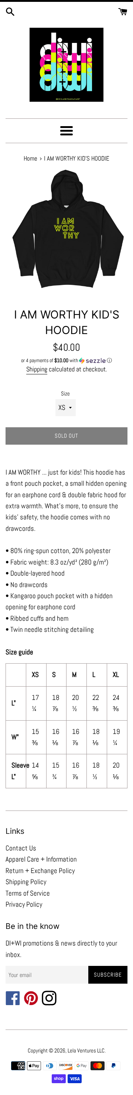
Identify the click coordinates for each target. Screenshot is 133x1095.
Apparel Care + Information (41, 859)
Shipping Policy (26, 881)
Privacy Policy (24, 904)
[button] (66, 360)
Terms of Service (28, 893)
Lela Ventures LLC (86, 1050)
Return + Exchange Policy (40, 870)
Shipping (36, 369)
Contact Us (21, 848)
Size (65, 393)
